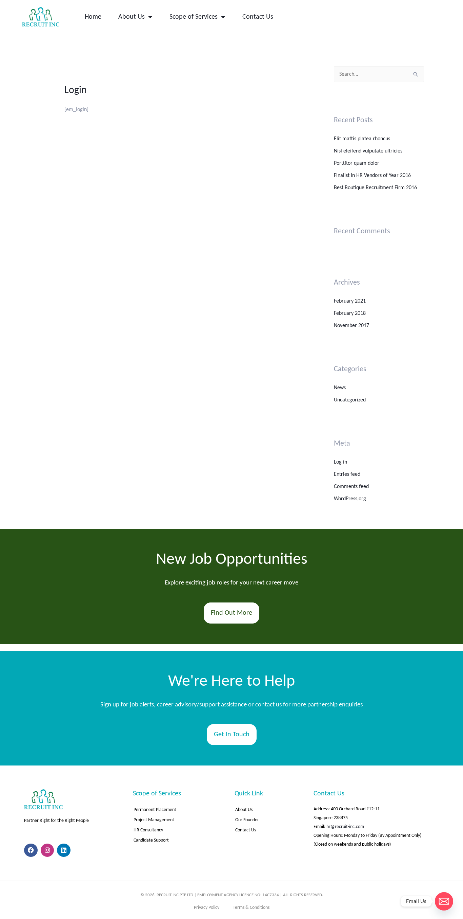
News (340, 388)
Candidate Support (151, 840)
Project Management (154, 820)
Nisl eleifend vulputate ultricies (368, 151)
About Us (131, 17)
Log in (340, 462)
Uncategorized (350, 400)
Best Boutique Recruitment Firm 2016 (375, 188)
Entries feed (347, 474)
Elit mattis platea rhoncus (362, 139)
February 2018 (350, 313)
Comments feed (351, 486)
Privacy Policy (206, 907)
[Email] (444, 901)
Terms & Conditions (251, 907)
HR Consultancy (148, 830)
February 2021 (350, 301)
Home (93, 17)
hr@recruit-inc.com (345, 826)
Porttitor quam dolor (356, 163)
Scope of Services (193, 17)
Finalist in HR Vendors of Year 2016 (372, 175)
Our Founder (247, 820)
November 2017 (351, 325)
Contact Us (257, 17)
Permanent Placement (155, 809)
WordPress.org (350, 499)
